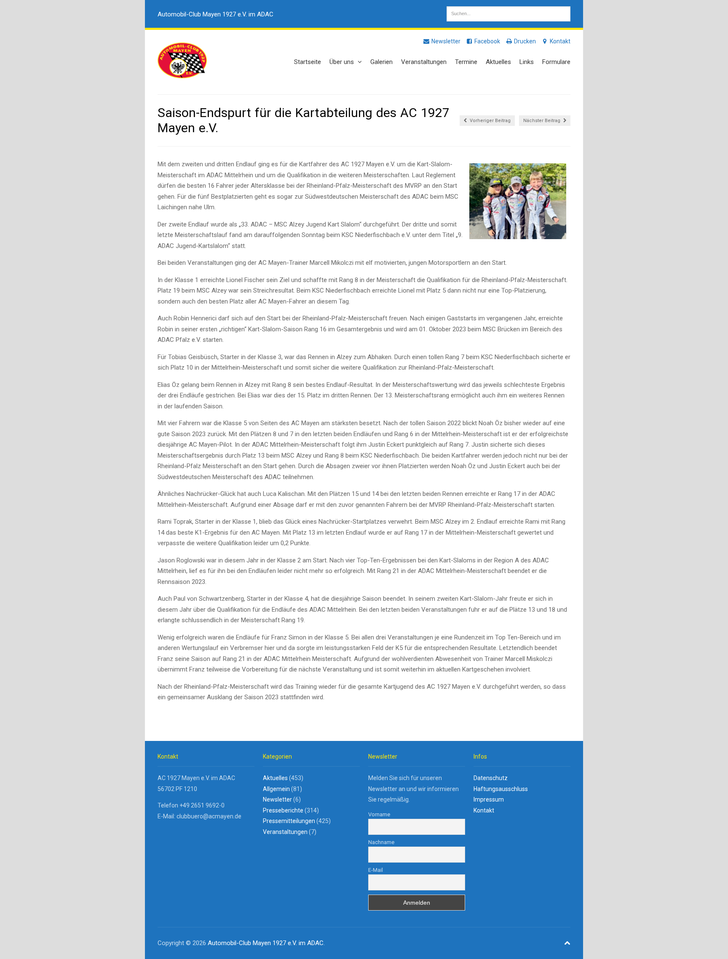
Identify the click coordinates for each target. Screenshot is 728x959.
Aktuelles (498, 62)
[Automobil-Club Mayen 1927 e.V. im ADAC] (182, 74)
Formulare (556, 62)
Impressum (489, 799)
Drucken (524, 41)
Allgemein (276, 789)
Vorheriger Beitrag (489, 120)
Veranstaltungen (424, 62)
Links (526, 62)
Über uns (342, 62)
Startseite (307, 62)
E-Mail (375, 870)
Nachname (381, 842)
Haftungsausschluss (501, 789)
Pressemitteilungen (289, 821)
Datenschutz (491, 778)
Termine (466, 62)
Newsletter (445, 41)
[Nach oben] (567, 943)
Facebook (486, 41)
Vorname (379, 814)
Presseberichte (283, 810)
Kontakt (559, 41)
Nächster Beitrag (542, 120)
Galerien (381, 62)
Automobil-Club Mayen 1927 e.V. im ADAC (215, 14)
